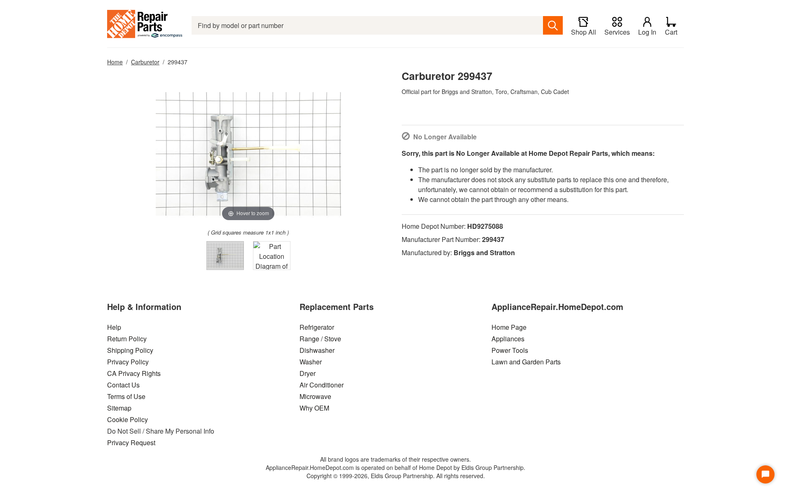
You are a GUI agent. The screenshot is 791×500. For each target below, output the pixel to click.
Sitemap (119, 408)
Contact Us (123, 385)
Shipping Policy (130, 350)
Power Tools (509, 350)
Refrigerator (317, 327)
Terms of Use (126, 396)
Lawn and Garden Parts (526, 361)
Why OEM (314, 408)
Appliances (507, 338)
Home (115, 62)
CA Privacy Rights (134, 373)
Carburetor (145, 62)
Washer (311, 361)
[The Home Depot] (145, 25)
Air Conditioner (322, 385)
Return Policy (127, 338)
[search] (553, 25)
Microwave (315, 396)
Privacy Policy (128, 361)
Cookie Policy (127, 419)
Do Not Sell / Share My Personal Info (160, 431)
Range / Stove (320, 338)
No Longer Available (445, 136)
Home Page (509, 327)
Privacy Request (131, 442)
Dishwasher (317, 350)
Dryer (308, 373)
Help (114, 327)
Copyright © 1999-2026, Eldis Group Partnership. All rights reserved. (396, 476)
